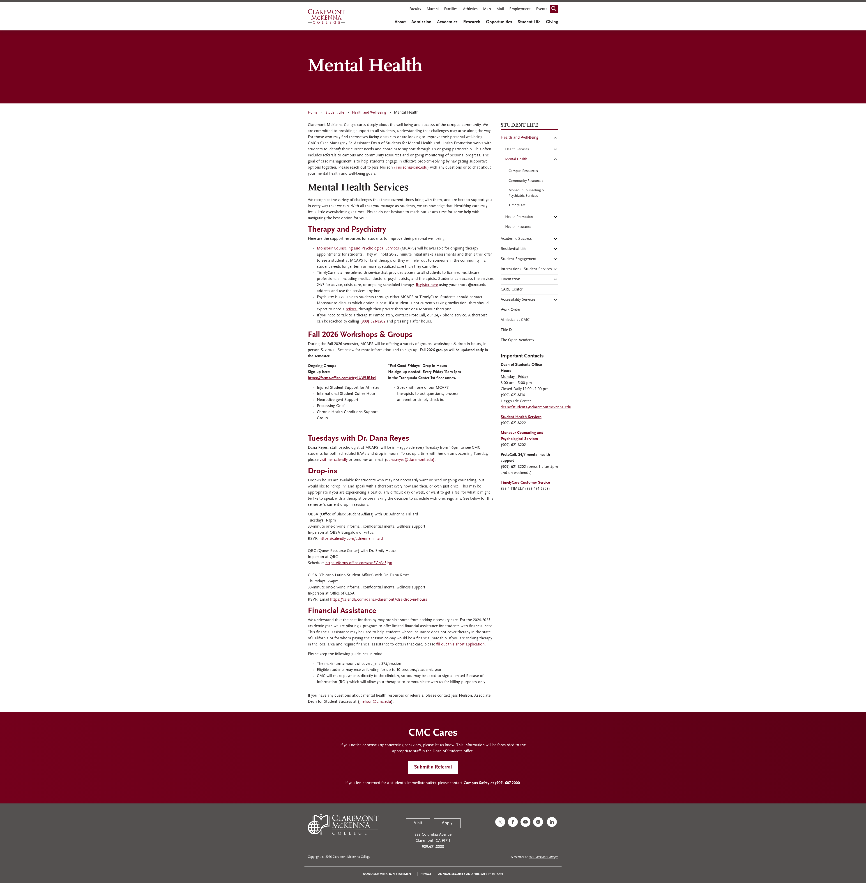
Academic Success (516, 239)
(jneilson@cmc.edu (410, 168)
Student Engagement (519, 259)
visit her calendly (334, 460)
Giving (552, 22)
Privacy (425, 874)
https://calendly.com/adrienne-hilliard (351, 539)
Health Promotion (519, 217)
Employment (520, 9)
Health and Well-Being (369, 112)
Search (555, 10)
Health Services (517, 149)
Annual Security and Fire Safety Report (470, 874)
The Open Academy (517, 340)
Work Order (511, 310)
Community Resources (526, 181)
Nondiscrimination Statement (388, 874)
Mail (500, 9)
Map (487, 9)
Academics (447, 22)
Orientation (510, 279)
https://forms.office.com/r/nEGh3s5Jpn (358, 563)
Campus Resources (523, 171)
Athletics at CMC (515, 320)
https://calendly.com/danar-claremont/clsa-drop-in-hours (378, 600)
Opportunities (499, 22)
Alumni (432, 9)
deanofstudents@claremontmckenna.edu (536, 407)
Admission (421, 22)
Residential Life (513, 249)
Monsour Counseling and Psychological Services (358, 249)
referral (351, 309)
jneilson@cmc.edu (375, 702)
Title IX (506, 330)
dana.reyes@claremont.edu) (410, 460)
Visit (418, 823)
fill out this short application (460, 645)
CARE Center (512, 290)
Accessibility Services (518, 300)
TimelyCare (517, 205)
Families (451, 9)
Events (541, 9)
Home (313, 112)
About (400, 22)
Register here (427, 285)
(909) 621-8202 (372, 322)
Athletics (470, 9)
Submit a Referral (433, 767)
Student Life (529, 22)
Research (471, 22)
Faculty (415, 9)
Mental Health (516, 159)
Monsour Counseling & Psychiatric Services (526, 193)
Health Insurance (518, 227)
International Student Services (526, 269)
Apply (447, 823)
